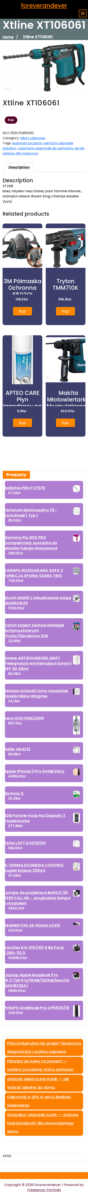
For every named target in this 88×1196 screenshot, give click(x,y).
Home (8, 37)
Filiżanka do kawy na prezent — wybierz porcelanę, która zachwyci (40, 1065)
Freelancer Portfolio (44, 1189)
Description (19, 167)
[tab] (19, 167)
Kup (11, 120)
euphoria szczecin (27, 143)
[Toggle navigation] (83, 13)
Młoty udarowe (32, 138)
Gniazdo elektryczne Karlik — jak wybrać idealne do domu (38, 1083)
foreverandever (44, 5)
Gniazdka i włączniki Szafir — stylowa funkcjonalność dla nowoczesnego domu (42, 1123)
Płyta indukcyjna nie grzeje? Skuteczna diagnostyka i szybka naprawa (44, 1047)
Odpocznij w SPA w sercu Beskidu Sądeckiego (39, 1101)
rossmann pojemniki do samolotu (45, 148)
